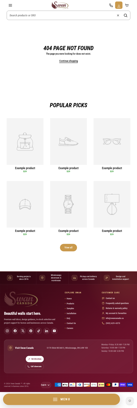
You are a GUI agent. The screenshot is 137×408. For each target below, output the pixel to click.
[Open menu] (10, 5)
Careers (70, 328)
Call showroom (36, 366)
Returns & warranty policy (116, 308)
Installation (71, 313)
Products (70, 303)
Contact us (110, 298)
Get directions (36, 359)
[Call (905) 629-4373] (111, 5)
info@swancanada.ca (115, 318)
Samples (70, 308)
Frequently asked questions (117, 303)
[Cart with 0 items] (126, 5)
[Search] (125, 15)
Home (69, 298)
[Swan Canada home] (60, 5)
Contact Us (71, 323)
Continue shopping (68, 60)
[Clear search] (118, 15)
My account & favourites (116, 313)
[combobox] (68, 15)
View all (68, 247)
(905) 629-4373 (113, 323)
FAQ (68, 318)
